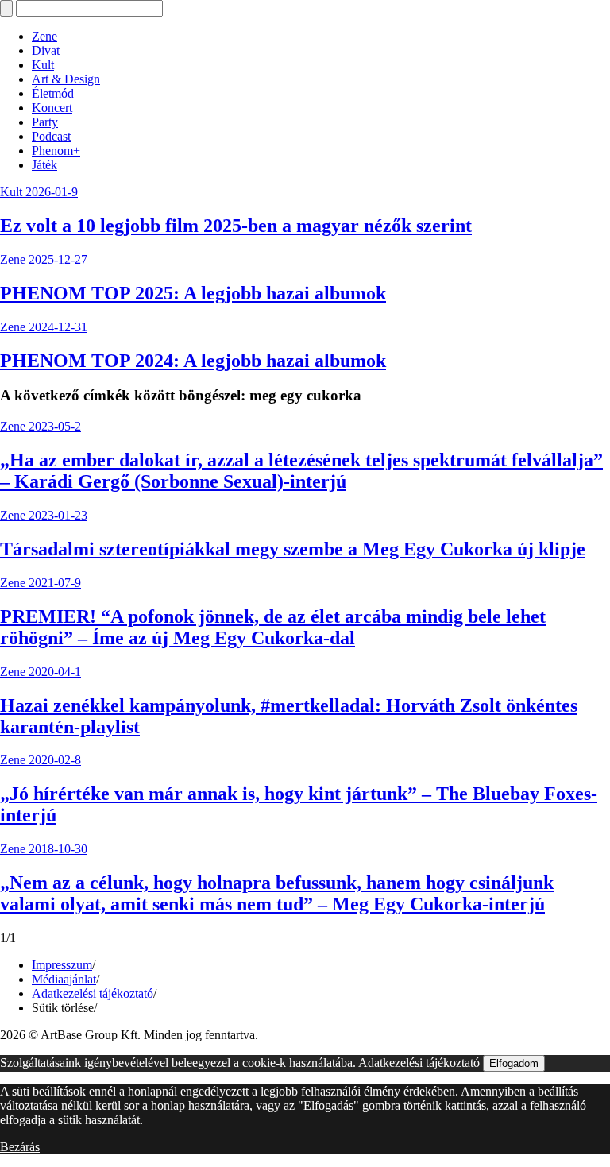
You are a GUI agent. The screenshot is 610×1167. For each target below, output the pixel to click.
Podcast (51, 136)
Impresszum (62, 965)
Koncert (52, 107)
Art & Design (66, 79)
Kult (43, 64)
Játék (44, 165)
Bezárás (20, 1146)
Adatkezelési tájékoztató (92, 993)
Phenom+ (56, 150)
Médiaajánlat (64, 979)
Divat (46, 50)
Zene (44, 36)
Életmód (53, 93)
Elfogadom (514, 1063)
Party (45, 122)
